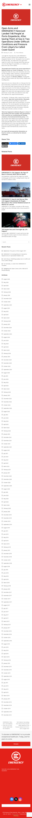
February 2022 (7, 431)
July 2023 (5, 376)
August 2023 (6, 372)
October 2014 (6, 708)
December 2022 (7, 398)
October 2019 (6, 521)
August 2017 (6, 605)
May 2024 (5, 343)
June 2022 (5, 418)
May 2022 (5, 421)
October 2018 (6, 560)
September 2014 (7, 711)
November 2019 (7, 518)
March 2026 (6, 289)
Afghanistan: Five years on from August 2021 (14, 251)
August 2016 (6, 644)
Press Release (19, 52)
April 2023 (5, 385)
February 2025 (7, 321)
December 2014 (7, 702)
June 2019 (5, 534)
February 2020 (7, 508)
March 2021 (6, 466)
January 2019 (6, 550)
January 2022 (6, 434)
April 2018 (5, 579)
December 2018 (7, 553)
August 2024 (6, 337)
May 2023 (5, 382)
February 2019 (7, 547)
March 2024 (6, 350)
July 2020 (5, 492)
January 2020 (6, 511)
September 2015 (7, 676)
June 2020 (5, 495)
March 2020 (6, 505)
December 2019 (7, 515)
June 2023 (5, 379)
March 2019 (6, 544)
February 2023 (7, 392)
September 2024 (7, 334)
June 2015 (5, 686)
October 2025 (6, 301)
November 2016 (7, 634)
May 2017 (5, 615)
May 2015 (5, 689)
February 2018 (7, 586)
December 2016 (7, 631)
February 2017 (7, 624)
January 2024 (6, 356)
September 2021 (7, 447)
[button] (29, 4)
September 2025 (7, 305)
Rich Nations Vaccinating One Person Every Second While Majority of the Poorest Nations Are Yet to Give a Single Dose (22, 725)
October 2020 (6, 482)
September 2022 (7, 408)
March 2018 (6, 582)
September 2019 (7, 524)
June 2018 (5, 573)
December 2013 (7, 715)
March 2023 (6, 389)
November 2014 (7, 705)
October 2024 (6, 331)
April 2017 (5, 618)
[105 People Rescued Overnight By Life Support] (16, 220)
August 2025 (6, 308)
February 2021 (7, 469)
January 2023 (6, 395)
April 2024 (5, 347)
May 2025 (5, 311)
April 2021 (5, 463)
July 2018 (5, 569)
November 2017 (7, 595)
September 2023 (7, 369)
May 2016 (5, 650)
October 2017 (6, 598)
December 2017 (7, 592)
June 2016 (5, 647)
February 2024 (7, 353)
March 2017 (6, 621)
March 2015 (6, 695)
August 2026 (6, 279)
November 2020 (7, 479)
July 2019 (5, 531)
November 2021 (7, 440)
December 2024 (7, 327)
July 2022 (5, 414)
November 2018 (7, 557)
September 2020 (7, 485)
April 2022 (5, 424)
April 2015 (5, 692)
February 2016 (7, 660)
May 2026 (5, 282)
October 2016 (6, 637)
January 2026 (6, 295)
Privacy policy (15, 814)
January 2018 (6, 589)
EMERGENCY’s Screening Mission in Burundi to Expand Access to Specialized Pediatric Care (14, 254)
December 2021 (7, 437)
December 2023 (7, 360)
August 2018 (6, 566)
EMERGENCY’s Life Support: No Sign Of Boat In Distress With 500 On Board (15, 173)
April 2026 (5, 285)
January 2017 (6, 628)
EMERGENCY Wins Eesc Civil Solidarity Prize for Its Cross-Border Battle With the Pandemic (7, 725)
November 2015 (7, 669)
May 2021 (5, 460)
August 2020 (6, 489)
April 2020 (5, 502)
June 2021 (5, 456)
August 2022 (6, 411)
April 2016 (5, 653)
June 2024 (5, 340)
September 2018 (7, 563)
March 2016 (6, 657)
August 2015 (6, 679)
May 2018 (5, 576)
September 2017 (7, 602)
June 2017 (5, 611)
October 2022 (6, 405)
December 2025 (7, 298)
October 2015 (6, 673)
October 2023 (6, 366)
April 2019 (5, 540)
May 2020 (5, 498)
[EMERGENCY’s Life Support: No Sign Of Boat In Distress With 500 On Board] (16, 162)
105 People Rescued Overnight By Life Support (14, 230)
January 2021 (6, 473)
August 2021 (6, 450)
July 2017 (5, 608)
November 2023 (7, 363)
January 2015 (6, 699)
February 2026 (7, 292)
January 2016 (6, 663)
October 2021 (6, 444)
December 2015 (7, 666)
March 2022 (6, 427)
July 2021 (5, 453)
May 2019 (5, 537)
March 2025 (6, 318)
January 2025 (6, 324)
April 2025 (5, 314)
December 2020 (7, 476)
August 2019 (6, 527)
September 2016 (7, 640)
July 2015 (5, 682)
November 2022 (7, 402)
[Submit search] (28, 242)
